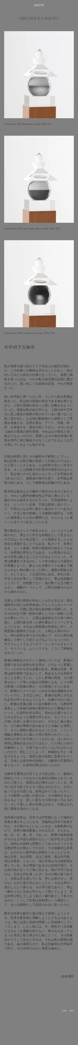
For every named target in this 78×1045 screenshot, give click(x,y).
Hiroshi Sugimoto (39, 18)
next (71, 1010)
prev (64, 1010)
